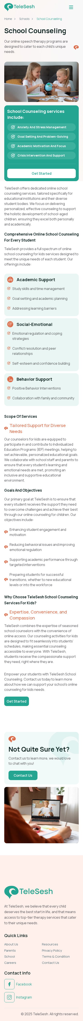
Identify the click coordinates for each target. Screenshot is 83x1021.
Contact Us (50, 962)
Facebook (24, 984)
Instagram (24, 997)
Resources (50, 944)
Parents (10, 950)
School (9, 956)
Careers (10, 962)
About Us (11, 944)
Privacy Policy (52, 950)
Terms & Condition (56, 956)
